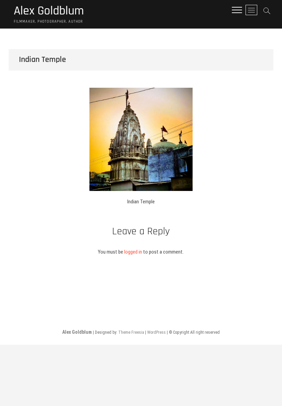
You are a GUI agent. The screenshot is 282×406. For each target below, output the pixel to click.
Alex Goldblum (49, 11)
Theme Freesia (131, 332)
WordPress (156, 332)
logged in (133, 252)
